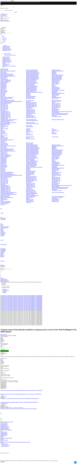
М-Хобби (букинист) (56, 94)
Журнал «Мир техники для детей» (7, 73)
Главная (1, 278)
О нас (1, 430)
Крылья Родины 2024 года (31, 81)
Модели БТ (28, 101)
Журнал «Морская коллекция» (57, 74)
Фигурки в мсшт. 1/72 (56, 105)
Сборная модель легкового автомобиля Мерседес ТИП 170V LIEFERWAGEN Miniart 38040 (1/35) (19, 402)
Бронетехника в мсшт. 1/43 (31, 103)
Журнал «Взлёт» (3, 92)
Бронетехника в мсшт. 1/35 (31, 102)
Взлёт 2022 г (2, 96)
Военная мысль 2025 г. (30, 98)
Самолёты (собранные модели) (32, 120)
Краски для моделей (30, 136)
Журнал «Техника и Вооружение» (7, 97)
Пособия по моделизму (56, 80)
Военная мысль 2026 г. (30, 97)
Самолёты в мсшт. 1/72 (30, 112)
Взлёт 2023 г (2, 95)
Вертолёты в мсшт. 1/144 (31, 117)
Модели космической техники (6, 102)
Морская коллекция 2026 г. (57, 150)
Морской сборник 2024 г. (31, 91)
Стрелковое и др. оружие (56, 116)
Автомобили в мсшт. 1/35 (5, 113)
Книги (53, 85)
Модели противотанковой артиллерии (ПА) (60, 113)
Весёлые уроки (3, 71)
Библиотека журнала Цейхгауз (32, 83)
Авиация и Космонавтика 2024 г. (32, 150)
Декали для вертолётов (28, 129)
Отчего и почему (3, 72)
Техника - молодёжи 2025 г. (5, 81)
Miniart (14, 335)
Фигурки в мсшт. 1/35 (56, 107)
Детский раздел (3, 142)
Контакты (2, 436)
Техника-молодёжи (4, 153)
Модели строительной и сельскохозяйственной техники (11, 101)
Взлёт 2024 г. (2, 94)
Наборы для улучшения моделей (4, 126)
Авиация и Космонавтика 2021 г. (32, 153)
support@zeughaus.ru (4, 20)
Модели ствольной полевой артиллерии (59, 114)
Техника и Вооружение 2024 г (32, 70)
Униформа (54, 86)
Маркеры (2, 136)
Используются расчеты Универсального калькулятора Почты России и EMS (15, 442)
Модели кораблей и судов (5, 103)
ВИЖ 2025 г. (54, 72)
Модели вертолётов (30, 115)
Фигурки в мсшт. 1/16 (56, 103)
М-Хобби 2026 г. (3, 83)
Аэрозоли (28, 137)
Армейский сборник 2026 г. (31, 87)
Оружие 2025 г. (3, 152)
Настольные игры (29, 143)
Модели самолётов (29, 107)
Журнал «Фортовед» (56, 83)
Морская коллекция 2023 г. (57, 153)
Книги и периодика (6, 46)
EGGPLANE (28, 108)
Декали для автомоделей (54, 133)
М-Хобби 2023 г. (3, 86)
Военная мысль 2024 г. (56, 69)
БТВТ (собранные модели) (31, 119)
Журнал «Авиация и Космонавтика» (33, 72)
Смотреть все (3, 89)
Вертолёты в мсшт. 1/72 (56, 100)
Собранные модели (6, 48)
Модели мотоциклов (30, 100)
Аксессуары (5, 64)
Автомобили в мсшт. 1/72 (5, 116)
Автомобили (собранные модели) (6, 120)
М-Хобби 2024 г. (3, 85)
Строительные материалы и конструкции (8, 122)
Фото (1, 441)
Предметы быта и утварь (5, 123)
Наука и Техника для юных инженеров (7, 70)
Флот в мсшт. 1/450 (4, 109)
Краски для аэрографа (30, 138)
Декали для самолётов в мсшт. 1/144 (3, 133)
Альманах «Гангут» (55, 81)
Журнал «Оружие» (4, 151)
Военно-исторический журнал (58, 70)
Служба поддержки (4, 440)
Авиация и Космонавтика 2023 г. (32, 151)
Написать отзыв (3, 382)
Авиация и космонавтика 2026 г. (32, 73)
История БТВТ (55, 91)
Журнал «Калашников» (30, 85)
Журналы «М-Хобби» (4, 82)
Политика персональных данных (6, 421)
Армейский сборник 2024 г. (31, 89)
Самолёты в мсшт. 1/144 (30, 113)
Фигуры (53, 102)
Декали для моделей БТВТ (5, 201)
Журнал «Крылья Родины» (31, 80)
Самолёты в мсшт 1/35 (30, 110)
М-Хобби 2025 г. (3, 84)
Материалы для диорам (7, 49)
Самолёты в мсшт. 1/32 (30, 109)
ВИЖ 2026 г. (54, 71)
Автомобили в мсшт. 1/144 (5, 117)
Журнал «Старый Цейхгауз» (31, 82)
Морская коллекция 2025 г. (57, 151)
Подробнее (2, 3)
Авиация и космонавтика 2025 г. (32, 74)
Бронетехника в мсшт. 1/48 (31, 105)
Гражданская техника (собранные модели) (8, 119)
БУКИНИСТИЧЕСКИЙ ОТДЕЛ (58, 93)
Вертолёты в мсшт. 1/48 (56, 101)
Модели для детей (29, 142)
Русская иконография (30, 84)
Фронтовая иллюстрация (56, 97)
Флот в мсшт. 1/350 (4, 107)
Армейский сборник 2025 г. (31, 88)
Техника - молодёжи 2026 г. (5, 80)
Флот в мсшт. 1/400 (4, 108)
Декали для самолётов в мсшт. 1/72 (29, 131)
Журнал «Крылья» (3, 91)
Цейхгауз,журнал (55, 95)
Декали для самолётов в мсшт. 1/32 (55, 130)
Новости (2, 439)
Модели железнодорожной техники (7, 100)
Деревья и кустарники (30, 122)
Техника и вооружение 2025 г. (32, 69)
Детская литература (4, 143)
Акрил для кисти (55, 136)
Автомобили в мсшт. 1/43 (5, 114)
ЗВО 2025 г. (28, 94)
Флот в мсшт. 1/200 (4, 106)
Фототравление (29, 125)
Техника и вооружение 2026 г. (6, 98)
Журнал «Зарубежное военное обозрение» (34, 92)
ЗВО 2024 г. (28, 95)
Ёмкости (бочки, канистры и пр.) (32, 123)
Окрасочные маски (6, 50)
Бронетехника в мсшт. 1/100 (31, 106)
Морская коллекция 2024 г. (57, 152)
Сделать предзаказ (4, 350)
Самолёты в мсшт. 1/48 (30, 111)
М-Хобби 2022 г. (3, 87)
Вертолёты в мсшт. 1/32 (30, 116)
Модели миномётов (55, 112)
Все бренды (2, 204)
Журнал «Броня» (3, 90)
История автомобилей (56, 88)
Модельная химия (6, 63)
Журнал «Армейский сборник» (32, 86)
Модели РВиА (54, 108)
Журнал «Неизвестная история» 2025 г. (8, 150)
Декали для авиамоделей (2, 131)
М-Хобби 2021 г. (3, 88)
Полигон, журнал (55, 98)
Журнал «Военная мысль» (31, 96)
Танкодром (54, 96)
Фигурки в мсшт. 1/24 (56, 104)
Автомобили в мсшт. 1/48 (5, 115)
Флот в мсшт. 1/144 (4, 105)
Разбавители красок (4, 137)
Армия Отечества (55, 87)
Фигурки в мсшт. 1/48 (56, 106)
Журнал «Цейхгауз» (55, 82)
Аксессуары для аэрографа (3, 141)
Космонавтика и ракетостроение (58, 90)
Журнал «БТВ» (55, 84)
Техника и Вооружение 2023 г (32, 71)
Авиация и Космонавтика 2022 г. (32, 152)
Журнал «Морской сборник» (31, 90)
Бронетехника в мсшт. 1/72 (31, 104)
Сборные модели (6, 47)
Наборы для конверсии (7, 61)
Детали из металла (29, 126)
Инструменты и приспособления (9, 65)
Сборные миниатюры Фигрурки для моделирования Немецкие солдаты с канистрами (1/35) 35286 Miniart (20, 394)
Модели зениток (55, 110)
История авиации (55, 89)
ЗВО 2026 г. (28, 93)
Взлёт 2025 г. (2, 93)
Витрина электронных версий (6, 438)
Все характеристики (4, 343)
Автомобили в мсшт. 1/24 (5, 112)
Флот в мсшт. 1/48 (3, 104)
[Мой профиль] (1, 272)
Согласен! (2, 461)
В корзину (2, 349)
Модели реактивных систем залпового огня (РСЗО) (62, 111)
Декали (4, 62)
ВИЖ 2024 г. (54, 73)
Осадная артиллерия (56, 109)
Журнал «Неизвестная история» (6, 74)
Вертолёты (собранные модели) (58, 119)
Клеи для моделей (3, 138)
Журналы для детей (4, 69)
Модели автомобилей (4, 111)
